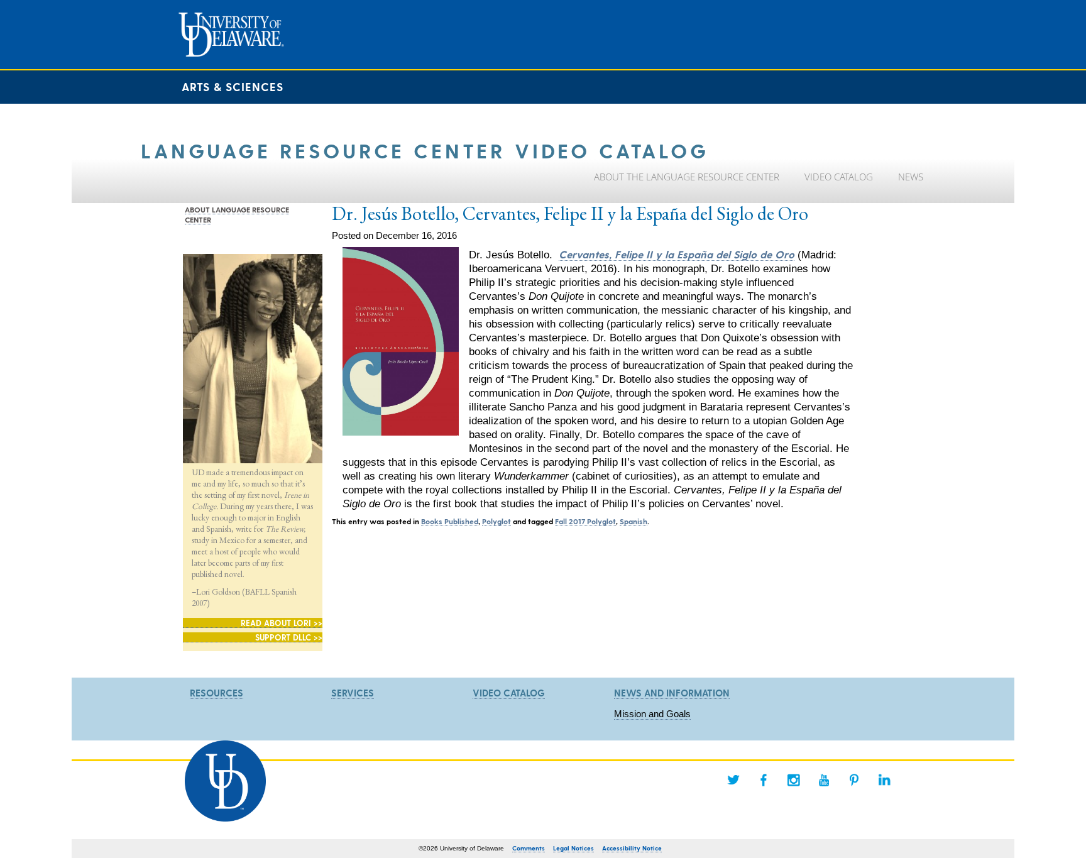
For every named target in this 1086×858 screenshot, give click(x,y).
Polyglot (496, 521)
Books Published (449, 521)
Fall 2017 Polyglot (585, 521)
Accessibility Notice (632, 848)
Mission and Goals (652, 713)
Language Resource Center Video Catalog (425, 150)
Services (352, 692)
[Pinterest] (854, 780)
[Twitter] (733, 780)
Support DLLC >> (288, 637)
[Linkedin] (884, 780)
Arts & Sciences (232, 86)
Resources (216, 692)
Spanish (633, 521)
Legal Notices (573, 848)
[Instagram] (794, 780)
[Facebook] (763, 780)
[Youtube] (824, 780)
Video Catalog (509, 692)
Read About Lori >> (281, 622)
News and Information (672, 692)
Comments (528, 848)
